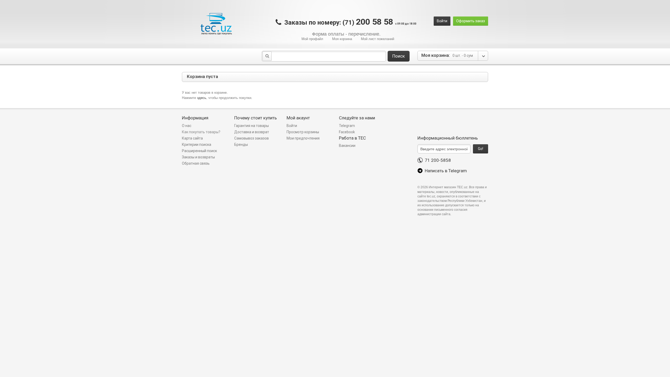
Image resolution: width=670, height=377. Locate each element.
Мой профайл (312, 38)
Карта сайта (192, 138)
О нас (186, 126)
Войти (442, 21)
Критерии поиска (196, 144)
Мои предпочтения (303, 138)
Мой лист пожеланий (377, 38)
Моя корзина (342, 38)
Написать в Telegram (445, 170)
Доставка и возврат (251, 132)
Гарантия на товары (252, 126)
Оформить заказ (470, 21)
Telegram (347, 126)
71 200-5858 (437, 160)
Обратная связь (196, 163)
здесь (201, 97)
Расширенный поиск (199, 151)
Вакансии (347, 145)
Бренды (241, 144)
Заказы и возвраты (198, 157)
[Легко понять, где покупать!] (216, 24)
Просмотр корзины (303, 132)
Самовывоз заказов (251, 138)
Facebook (347, 132)
